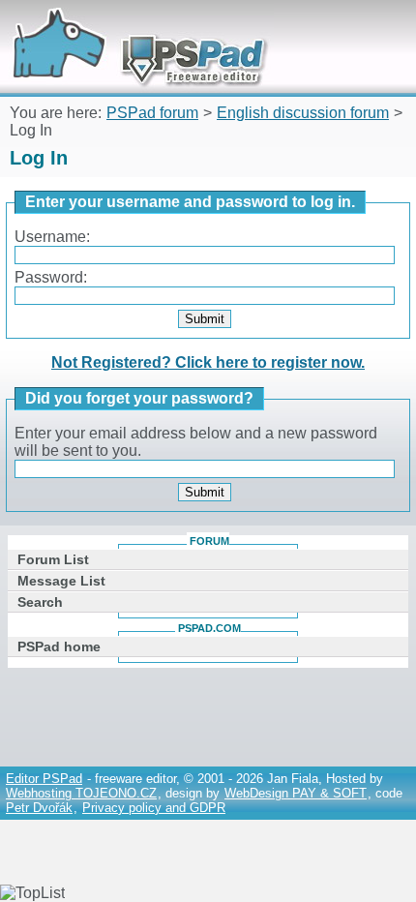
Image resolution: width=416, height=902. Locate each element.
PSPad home (59, 646)
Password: (51, 277)
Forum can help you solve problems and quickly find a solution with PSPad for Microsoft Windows (132, 26)
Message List (61, 580)
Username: (52, 236)
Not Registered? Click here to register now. (208, 362)
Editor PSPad (44, 778)
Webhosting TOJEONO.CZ (81, 793)
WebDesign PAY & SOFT (295, 793)
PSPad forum (152, 113)
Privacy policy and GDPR (153, 807)
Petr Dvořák (39, 807)
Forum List (53, 559)
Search (40, 602)
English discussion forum (303, 113)
